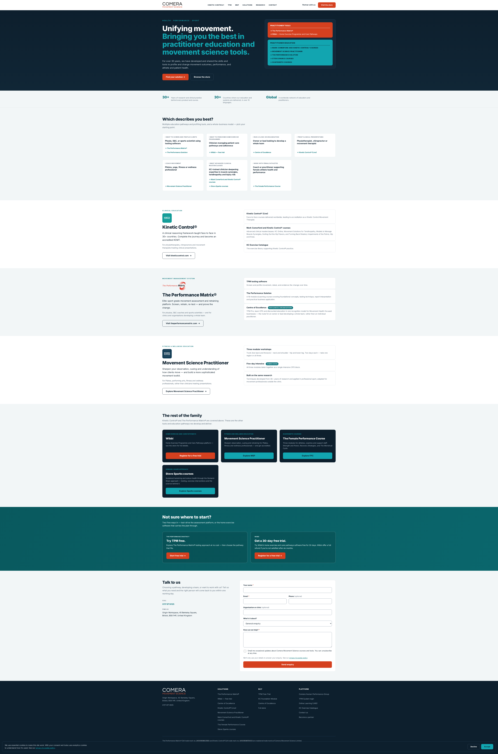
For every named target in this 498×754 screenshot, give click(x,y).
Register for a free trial (190, 455)
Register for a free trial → (270, 555)
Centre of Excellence (226, 703)
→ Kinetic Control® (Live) (307, 152)
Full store (262, 708)
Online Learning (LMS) (308, 703)
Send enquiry (287, 664)
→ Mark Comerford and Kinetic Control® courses (225, 180)
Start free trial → (178, 555)
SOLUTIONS (247, 5)
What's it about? (250, 618)
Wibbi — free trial (225, 699)
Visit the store (327, 5)
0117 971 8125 (168, 604)
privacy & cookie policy (298, 658)
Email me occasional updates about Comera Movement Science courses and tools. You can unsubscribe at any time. (290, 652)
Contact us (303, 712)
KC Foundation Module (267, 699)
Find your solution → (175, 77)
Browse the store (202, 77)
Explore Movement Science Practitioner (186, 391)
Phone (295, 596)
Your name (248, 585)
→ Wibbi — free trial (216, 152)
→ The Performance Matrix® (176, 148)
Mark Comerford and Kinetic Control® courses (233, 718)
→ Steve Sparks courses (218, 186)
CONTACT (273, 5)
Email (246, 596)
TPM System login (306, 699)
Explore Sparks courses (190, 491)
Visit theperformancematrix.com (183, 323)
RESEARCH (260, 5)
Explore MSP (249, 455)
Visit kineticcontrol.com (179, 255)
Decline (474, 747)
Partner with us (309, 5)
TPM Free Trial (264, 694)
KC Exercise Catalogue (308, 708)
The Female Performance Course (231, 725)
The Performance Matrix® (228, 694)
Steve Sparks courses (227, 729)
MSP (237, 5)
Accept (487, 747)
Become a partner (306, 717)
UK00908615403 (246, 741)
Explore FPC (307, 455)
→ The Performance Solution (176, 152)
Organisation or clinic (256, 607)
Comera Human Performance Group (314, 694)
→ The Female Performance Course (266, 186)
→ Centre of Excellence (262, 152)
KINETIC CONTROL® (216, 5)
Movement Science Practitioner (231, 712)
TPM (230, 5)
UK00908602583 (202, 741)
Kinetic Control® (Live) (227, 708)
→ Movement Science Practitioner (178, 186)
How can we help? (251, 630)
